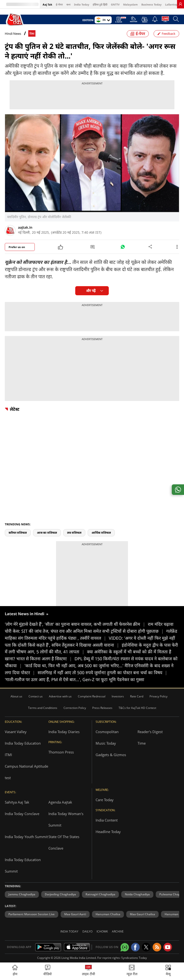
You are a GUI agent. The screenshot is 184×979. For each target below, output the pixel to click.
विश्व (31, 33)
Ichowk (102, 931)
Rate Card (136, 696)
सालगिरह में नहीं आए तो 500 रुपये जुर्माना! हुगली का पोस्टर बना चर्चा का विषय (102, 672)
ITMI (8, 754)
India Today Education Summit (23, 865)
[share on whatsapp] (178, 489)
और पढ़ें (91, 291)
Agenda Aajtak (60, 802)
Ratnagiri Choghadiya (100, 894)
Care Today (105, 799)
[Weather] (133, 20)
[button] (168, 971)
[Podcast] (144, 20)
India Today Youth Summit (26, 836)
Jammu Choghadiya (21, 894)
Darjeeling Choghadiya (60, 894)
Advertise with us (60, 696)
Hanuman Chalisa (108, 914)
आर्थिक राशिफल (101, 533)
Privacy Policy (158, 696)
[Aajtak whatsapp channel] (125, 947)
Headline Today (108, 831)
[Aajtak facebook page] (135, 947)
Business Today (151, 4)
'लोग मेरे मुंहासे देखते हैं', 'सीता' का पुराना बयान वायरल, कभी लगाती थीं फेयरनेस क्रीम (75, 624)
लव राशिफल (74, 533)
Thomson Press (61, 752)
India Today (81, 4)
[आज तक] (15, 19)
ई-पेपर (59, 4)
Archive (118, 931)
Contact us (36, 696)
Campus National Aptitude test (26, 772)
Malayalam (130, 4)
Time (142, 743)
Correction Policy (74, 708)
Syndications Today (134, 958)
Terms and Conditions (42, 708)
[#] (122, 248)
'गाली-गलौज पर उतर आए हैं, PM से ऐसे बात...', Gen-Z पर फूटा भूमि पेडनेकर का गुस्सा (74, 679)
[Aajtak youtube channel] (167, 947)
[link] (180, 4)
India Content (107, 820)
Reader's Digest (150, 731)
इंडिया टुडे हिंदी (100, 4)
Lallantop (171, 4)
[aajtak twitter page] (146, 947)
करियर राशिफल (18, 533)
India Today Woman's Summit (65, 819)
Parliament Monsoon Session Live (31, 914)
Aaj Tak (47, 4)
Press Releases (102, 708)
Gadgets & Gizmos (111, 754)
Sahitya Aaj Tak (17, 802)
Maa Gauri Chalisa (142, 914)
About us (16, 696)
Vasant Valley (16, 731)
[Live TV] (165, 20)
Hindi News (13, 33)
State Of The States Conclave (63, 842)
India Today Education (23, 743)
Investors (118, 696)
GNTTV (115, 4)
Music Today (106, 743)
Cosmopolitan (107, 731)
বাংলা (68, 4)
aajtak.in (25, 227)
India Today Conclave (22, 813)
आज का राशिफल (47, 533)
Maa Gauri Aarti (75, 914)
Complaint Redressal (91, 696)
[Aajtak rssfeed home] (157, 947)
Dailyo (87, 931)
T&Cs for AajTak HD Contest (137, 708)
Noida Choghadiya (137, 894)
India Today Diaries (64, 731)
